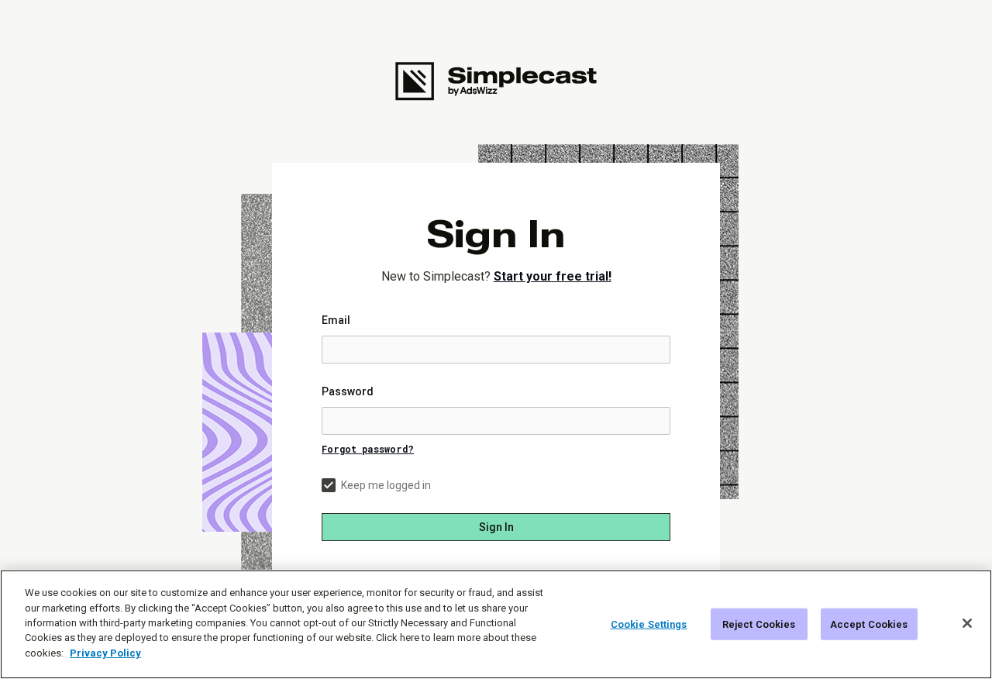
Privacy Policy (105, 653)
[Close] (967, 623)
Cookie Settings (649, 623)
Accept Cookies (869, 623)
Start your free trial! (552, 276)
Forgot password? (368, 449)
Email (336, 320)
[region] (496, 624)
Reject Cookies (759, 623)
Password (348, 391)
